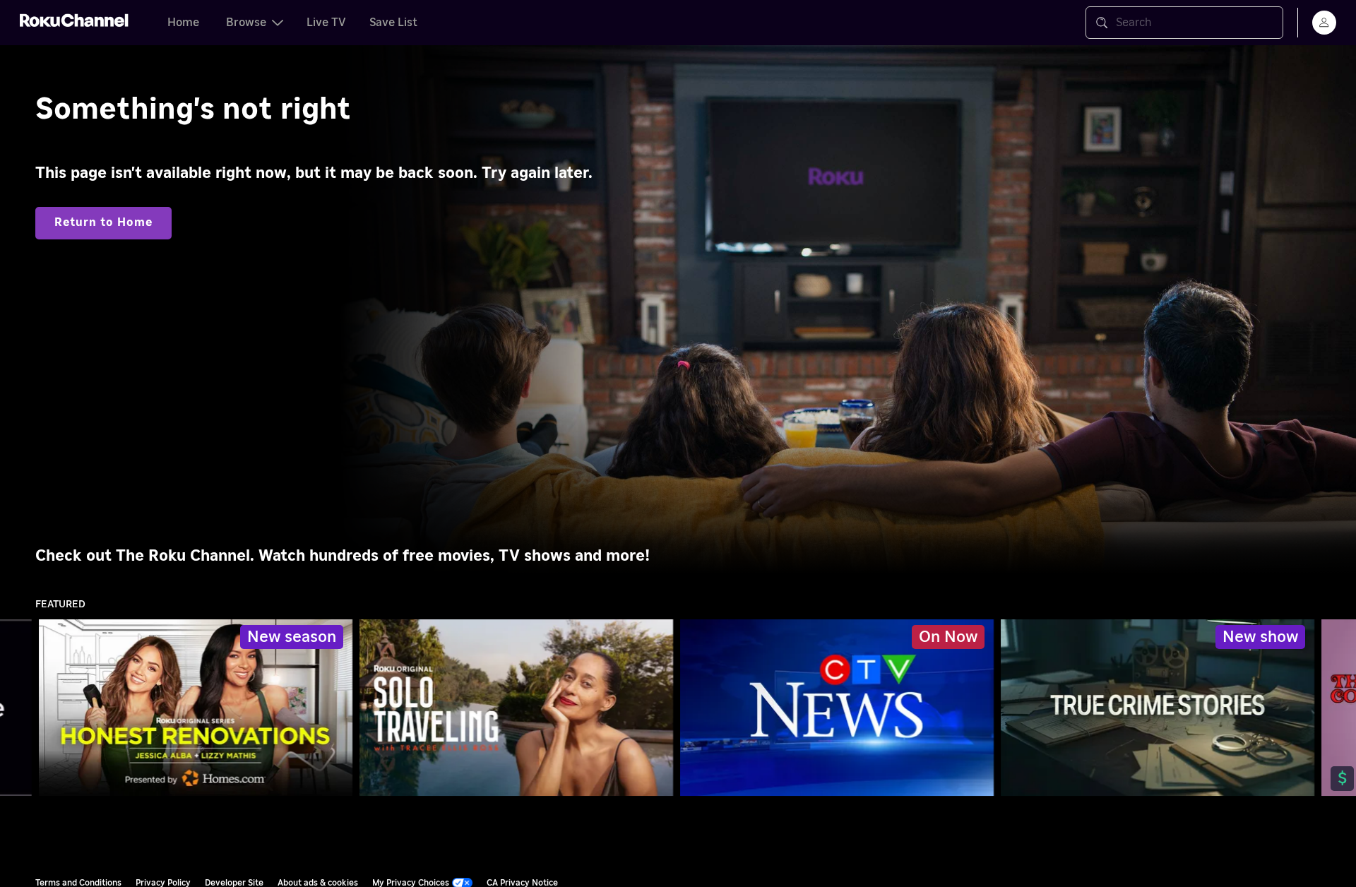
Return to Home (103, 222)
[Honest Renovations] (195, 707)
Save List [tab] (393, 22)
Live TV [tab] (326, 22)
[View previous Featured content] (17, 708)
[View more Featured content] (1338, 708)
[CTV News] (837, 707)
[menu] (1324, 23)
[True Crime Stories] (1157, 707)
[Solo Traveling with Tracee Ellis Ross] (516, 707)
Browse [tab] (246, 22)
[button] (840, 707)
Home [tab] (183, 22)
